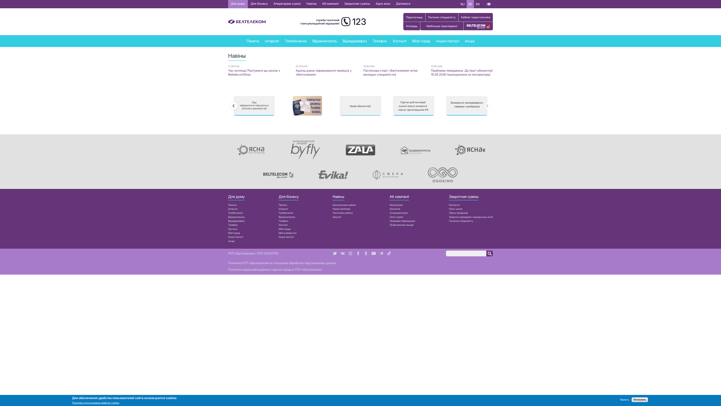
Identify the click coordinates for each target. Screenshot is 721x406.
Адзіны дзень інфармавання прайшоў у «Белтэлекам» (324, 72)
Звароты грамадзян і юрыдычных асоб (471, 217)
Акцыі (231, 241)
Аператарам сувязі (287, 3)
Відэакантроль (324, 41)
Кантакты (454, 205)
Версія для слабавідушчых (488, 4)
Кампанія (395, 209)
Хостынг (232, 229)
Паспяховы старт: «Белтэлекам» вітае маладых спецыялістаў (390, 72)
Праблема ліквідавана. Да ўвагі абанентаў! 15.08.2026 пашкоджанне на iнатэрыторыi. (462, 72)
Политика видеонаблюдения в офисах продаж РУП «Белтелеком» (275, 269)
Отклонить (639, 399)
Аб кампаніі (330, 3)
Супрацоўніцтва (399, 212)
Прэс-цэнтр (455, 209)
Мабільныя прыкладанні (441, 26)
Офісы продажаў (458, 212)
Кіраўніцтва (396, 205)
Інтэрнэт (233, 209)
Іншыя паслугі (236, 237)
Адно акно (383, 3)
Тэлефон (233, 224)
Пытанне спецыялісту (442, 17)
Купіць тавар (478, 26)
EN (478, 4)
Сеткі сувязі (396, 217)
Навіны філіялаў (341, 209)
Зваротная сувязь (357, 3)
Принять (624, 399)
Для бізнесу (259, 3)
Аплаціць (411, 26)
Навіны (311, 3)
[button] (234, 106)
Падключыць (414, 17)
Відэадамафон (355, 41)
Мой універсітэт (288, 233)
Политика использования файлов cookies (95, 403)
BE (470, 4)
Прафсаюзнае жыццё (401, 224)
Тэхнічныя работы (343, 212)
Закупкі (337, 217)
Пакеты (232, 205)
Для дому (238, 3)
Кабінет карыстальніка (475, 17)
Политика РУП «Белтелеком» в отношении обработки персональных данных (282, 263)
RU (463, 4)
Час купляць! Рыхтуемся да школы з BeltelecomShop (254, 72)
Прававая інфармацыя (402, 221)
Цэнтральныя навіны (344, 205)
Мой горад (421, 41)
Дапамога (403, 3)
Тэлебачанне (235, 212)
